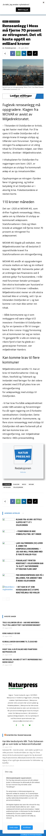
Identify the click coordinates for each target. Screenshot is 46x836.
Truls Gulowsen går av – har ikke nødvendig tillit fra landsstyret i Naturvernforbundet (21, 624)
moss (24, 484)
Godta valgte (13, 827)
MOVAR (31, 484)
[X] (23, 725)
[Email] (29, 53)
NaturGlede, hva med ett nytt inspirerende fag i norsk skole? (22, 661)
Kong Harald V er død (11, 633)
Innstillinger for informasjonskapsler (31, 834)
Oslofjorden (18, 487)
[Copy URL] (35, 53)
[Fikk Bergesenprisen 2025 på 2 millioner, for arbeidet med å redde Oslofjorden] (8, 578)
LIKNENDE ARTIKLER (12, 513)
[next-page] (7, 598)
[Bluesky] (29, 725)
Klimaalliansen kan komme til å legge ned (19, 642)
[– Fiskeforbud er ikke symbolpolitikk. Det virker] (8, 534)
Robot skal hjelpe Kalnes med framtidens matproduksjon (19, 650)
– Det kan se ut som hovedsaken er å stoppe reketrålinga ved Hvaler (27, 590)
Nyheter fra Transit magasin (19, 735)
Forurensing (14, 21)
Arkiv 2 (5, 21)
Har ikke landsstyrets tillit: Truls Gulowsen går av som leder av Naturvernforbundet (22, 742)
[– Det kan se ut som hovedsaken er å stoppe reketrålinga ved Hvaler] (8, 590)
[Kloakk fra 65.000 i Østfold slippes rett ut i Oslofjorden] (8, 522)
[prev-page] (4, 598)
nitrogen (7, 487)
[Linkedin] (23, 53)
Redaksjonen (23, 468)
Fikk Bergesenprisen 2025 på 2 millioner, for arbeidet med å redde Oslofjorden (29, 578)
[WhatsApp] (18, 53)
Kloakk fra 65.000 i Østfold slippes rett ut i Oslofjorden (29, 522)
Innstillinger (27, 827)
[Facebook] (12, 53)
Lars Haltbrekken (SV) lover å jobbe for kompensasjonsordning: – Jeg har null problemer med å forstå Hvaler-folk (29, 549)
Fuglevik (16, 484)
